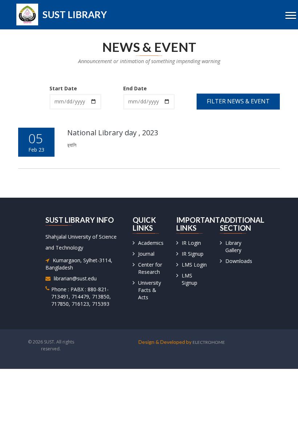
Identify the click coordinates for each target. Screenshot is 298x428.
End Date (135, 88)
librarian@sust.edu (75, 278)
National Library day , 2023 (112, 132)
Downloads (238, 261)
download (187, 158)
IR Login (191, 242)
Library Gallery (233, 246)
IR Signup (193, 253)
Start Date (63, 88)
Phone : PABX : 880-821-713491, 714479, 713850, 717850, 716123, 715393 (81, 296)
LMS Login (194, 264)
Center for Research (150, 268)
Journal (146, 253)
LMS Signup (189, 279)
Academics (151, 242)
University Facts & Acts (149, 290)
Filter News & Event (238, 101)
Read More (247, 158)
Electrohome (209, 342)
